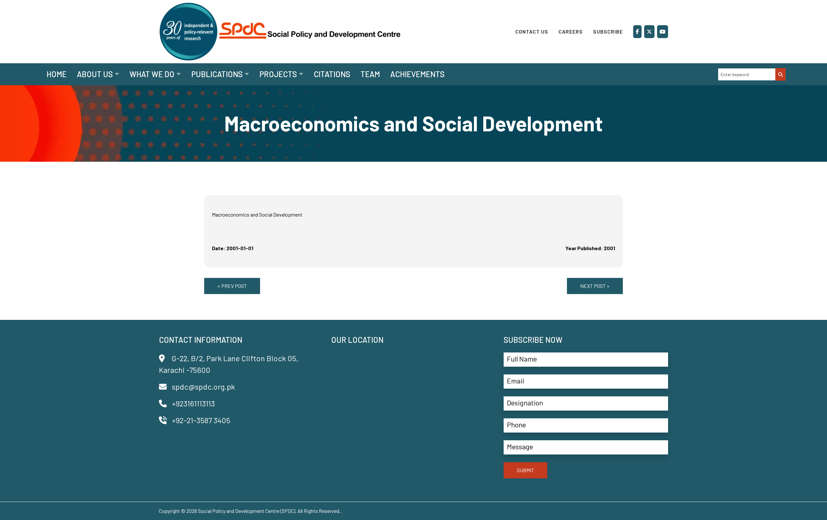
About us (95, 74)
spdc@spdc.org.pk (203, 386)
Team (370, 74)
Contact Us (531, 31)
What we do (152, 74)
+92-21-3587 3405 (201, 420)
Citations (332, 74)
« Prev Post (232, 286)
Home (57, 74)
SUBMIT (525, 470)
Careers (571, 31)
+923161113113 (193, 403)
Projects (278, 74)
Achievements (417, 74)
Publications (217, 74)
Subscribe (608, 31)
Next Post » (595, 286)
